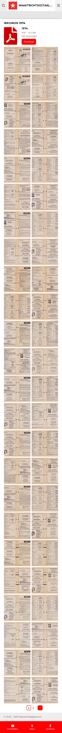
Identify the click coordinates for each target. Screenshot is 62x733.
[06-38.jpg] (45, 115)
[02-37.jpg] (45, 60)
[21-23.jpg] (17, 334)
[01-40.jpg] (17, 60)
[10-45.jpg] (45, 169)
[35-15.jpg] (17, 525)
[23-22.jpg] (17, 361)
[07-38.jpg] (17, 142)
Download (29, 41)
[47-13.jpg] (17, 690)
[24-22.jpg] (45, 361)
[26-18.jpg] (45, 388)
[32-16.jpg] (45, 471)
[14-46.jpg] (45, 224)
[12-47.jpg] (45, 197)
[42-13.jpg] (45, 608)
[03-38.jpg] (17, 87)
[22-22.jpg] (45, 334)
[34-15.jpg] (45, 498)
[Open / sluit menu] (58, 5)
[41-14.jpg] (17, 608)
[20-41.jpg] (45, 306)
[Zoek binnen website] (3, 5)
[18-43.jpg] (45, 279)
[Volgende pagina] (40, 707)
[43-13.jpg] (17, 635)
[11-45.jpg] (17, 197)
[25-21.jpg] (17, 388)
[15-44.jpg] (17, 252)
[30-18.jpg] (45, 443)
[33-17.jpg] (17, 498)
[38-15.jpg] (45, 553)
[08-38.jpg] (45, 142)
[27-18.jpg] (17, 416)
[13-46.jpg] (17, 224)
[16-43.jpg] (45, 252)
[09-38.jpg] (17, 169)
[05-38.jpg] (17, 115)
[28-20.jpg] (45, 416)
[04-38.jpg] (45, 87)
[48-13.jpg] (45, 690)
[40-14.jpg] (45, 580)
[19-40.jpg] (17, 306)
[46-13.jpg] (45, 662)
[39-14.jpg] (17, 580)
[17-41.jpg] (17, 279)
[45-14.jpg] (17, 662)
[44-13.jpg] (45, 635)
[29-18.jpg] (17, 443)
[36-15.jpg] (45, 525)
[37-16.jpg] (17, 553)
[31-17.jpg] (17, 471)
